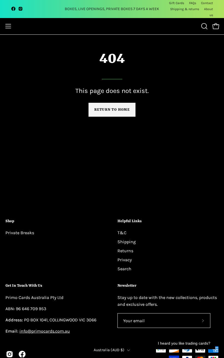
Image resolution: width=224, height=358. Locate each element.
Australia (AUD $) (109, 350)
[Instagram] (20, 9)
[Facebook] (13, 9)
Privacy (124, 259)
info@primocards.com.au (44, 331)
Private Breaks (19, 232)
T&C (121, 232)
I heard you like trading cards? (184, 343)
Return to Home (112, 110)
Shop (9, 221)
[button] (204, 26)
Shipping (126, 241)
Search (124, 268)
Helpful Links (129, 221)
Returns (125, 250)
